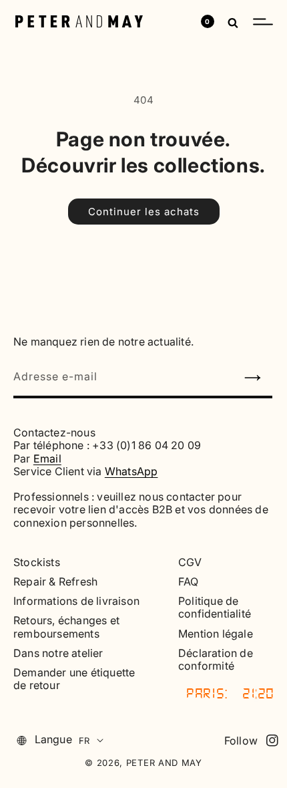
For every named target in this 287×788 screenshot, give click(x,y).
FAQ (188, 581)
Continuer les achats (144, 211)
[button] (263, 21)
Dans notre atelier (58, 653)
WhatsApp (131, 471)
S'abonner (258, 381)
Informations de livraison (76, 601)
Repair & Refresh (55, 581)
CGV (190, 562)
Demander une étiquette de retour (74, 679)
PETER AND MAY (164, 762)
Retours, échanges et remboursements (66, 627)
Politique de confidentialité (214, 607)
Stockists (36, 562)
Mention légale (215, 634)
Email (47, 458)
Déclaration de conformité (215, 659)
